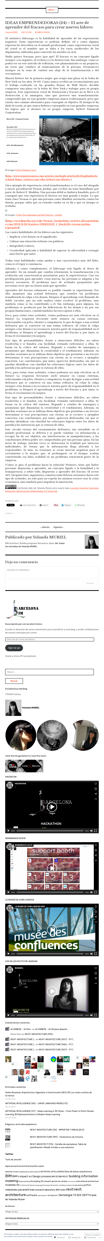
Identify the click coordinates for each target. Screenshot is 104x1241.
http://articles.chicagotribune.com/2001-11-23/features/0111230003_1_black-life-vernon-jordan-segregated (52, 224)
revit (69, 1189)
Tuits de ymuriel (13, 1159)
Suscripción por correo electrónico (23, 624)
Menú (51, 10)
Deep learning (24, 1181)
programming (78, 1185)
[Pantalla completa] (95, 830)
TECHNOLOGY (52, 1195)
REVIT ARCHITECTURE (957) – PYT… (56, 1039)
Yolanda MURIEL (11, 32)
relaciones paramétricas (19, 1189)
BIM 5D (54, 1176)
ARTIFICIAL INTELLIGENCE (52, 1171)
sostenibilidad (42, 1195)
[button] (20, 735)
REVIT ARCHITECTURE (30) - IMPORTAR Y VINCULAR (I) (57, 1129)
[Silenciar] (91, 830)
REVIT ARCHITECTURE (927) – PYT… (56, 1049)
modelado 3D (12, 1185)
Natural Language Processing (40, 1185)
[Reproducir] (8, 830)
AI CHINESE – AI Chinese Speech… (51, 1029)
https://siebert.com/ (26, 170)
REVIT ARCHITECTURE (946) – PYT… (56, 1044)
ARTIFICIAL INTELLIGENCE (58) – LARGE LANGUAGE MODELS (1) (36, 1103)
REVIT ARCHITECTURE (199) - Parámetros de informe (56, 1137)
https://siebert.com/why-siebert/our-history (42, 179)
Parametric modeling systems (61, 1185)
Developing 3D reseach (40, 1181)
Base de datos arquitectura (78, 1171)
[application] (52, 807)
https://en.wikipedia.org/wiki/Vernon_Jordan (39, 215)
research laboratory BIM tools (50, 1189)
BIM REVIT (63, 1176)
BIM (8, 1176)
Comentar (90, 583)
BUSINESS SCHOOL (42, 32)
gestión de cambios (59, 1181)
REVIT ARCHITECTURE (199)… (39, 1034)
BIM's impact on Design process (31, 1176)
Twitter (9, 1154)
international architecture (87, 1181)
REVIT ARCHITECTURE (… (23, 1039)
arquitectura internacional (29, 1172)
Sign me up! (14, 648)
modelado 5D (24, 1185)
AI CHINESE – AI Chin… (21, 1029)
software (31, 1195)
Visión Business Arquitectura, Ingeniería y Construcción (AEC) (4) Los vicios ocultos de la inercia (48, 1094)
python (87, 1185)
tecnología (65, 1195)
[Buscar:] (49, 672)
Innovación (71, 1181)
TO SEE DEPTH (82, 1195)
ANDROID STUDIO (12, 1172)
